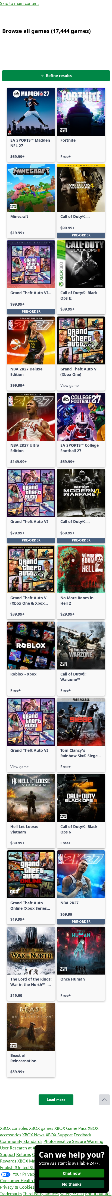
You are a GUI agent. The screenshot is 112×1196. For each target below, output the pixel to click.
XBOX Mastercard (33, 1161)
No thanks (72, 1184)
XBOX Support (59, 1134)
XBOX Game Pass (70, 1128)
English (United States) (21, 1167)
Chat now (72, 1173)
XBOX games (41, 1128)
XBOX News (33, 1134)
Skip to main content (19, 3)
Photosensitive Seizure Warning (73, 1141)
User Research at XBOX (22, 1148)
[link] (31, 125)
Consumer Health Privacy (24, 1180)
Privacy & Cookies (17, 1187)
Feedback (82, 1134)
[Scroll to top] (104, 1099)
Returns (23, 1154)
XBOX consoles (14, 1128)
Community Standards (21, 1141)
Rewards (8, 1161)
